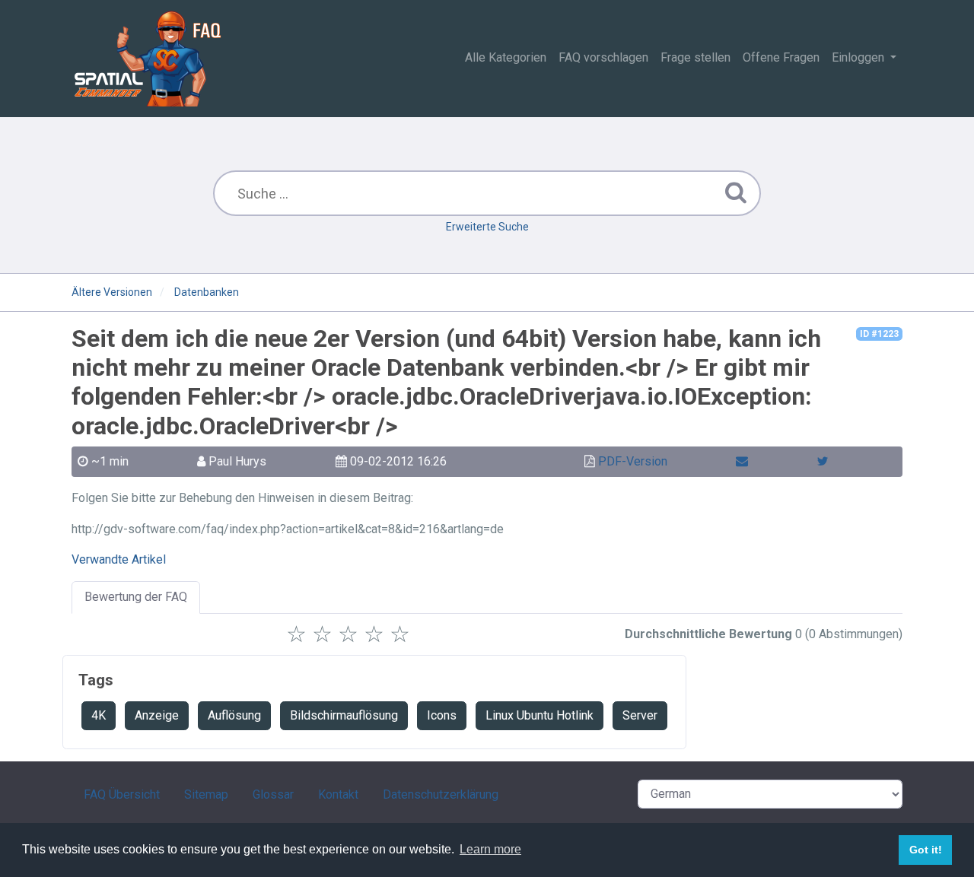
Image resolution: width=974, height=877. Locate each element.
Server (639, 715)
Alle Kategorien (505, 57)
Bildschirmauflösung (344, 715)
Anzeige (157, 715)
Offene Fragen (781, 57)
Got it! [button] (925, 850)
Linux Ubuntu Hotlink (539, 715)
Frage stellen (695, 57)
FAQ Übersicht (122, 794)
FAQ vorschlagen (603, 57)
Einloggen (859, 57)
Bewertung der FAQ (135, 596)
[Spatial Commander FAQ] (148, 58)
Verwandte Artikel (119, 559)
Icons (442, 715)
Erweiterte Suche (487, 227)
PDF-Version (632, 461)
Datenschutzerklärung (440, 794)
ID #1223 (879, 334)
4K (98, 715)
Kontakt (338, 794)
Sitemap (206, 794)
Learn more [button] (490, 849)
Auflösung (234, 715)
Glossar (273, 794)
